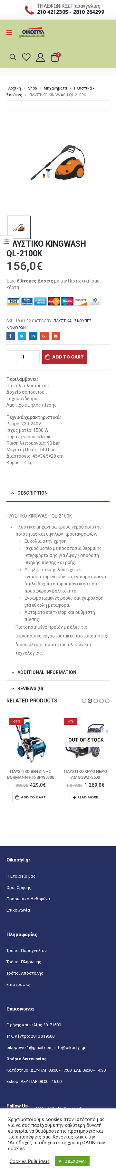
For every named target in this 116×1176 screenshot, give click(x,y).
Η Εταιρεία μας (20, 882)
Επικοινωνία (18, 916)
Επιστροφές (18, 990)
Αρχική (14, 88)
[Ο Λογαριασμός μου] (40, 57)
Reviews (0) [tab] (30, 688)
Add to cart (68, 357)
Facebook (10, 336)
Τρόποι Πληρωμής (23, 967)
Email (56, 336)
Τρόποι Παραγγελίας (26, 956)
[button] (84, 701)
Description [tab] (32, 493)
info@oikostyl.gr (69, 1053)
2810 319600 (42, 1042)
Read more (33, 797)
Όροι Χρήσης (18, 893)
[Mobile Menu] (11, 32)
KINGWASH (16, 327)
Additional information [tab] (46, 672)
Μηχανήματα (55, 88)
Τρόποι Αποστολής (24, 979)
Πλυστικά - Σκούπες (72, 321)
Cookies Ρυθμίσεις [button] (30, 1161)
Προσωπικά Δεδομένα (28, 904)
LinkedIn (33, 336)
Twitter (22, 336)
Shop (32, 88)
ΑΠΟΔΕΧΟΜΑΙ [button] (72, 1161)
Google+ (44, 336)
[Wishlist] (27, 57)
